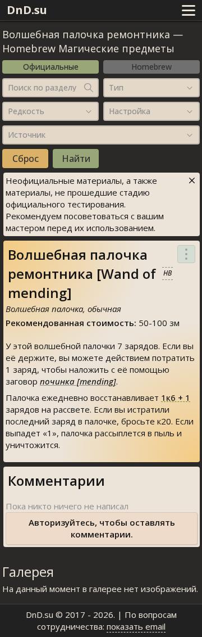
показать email (136, 626)
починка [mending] (78, 381)
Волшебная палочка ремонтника (86, 34)
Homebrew (151, 66)
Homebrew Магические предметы (88, 48)
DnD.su (27, 9)
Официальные (51, 66)
